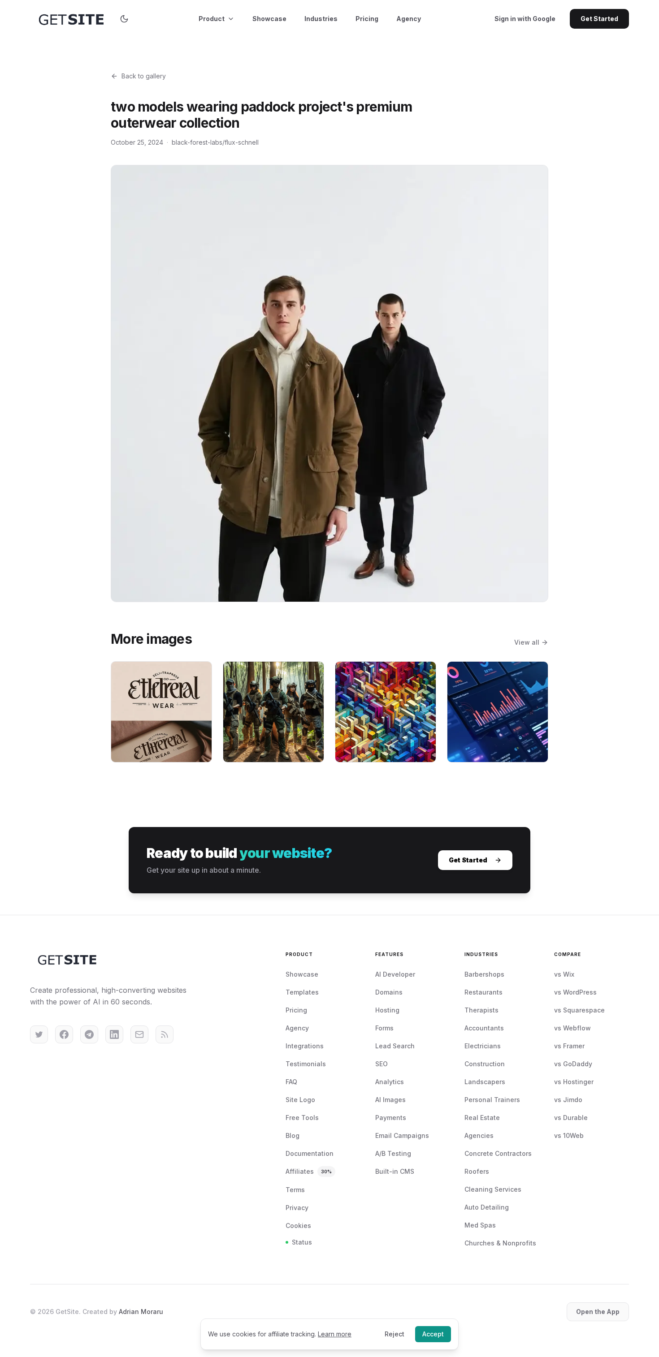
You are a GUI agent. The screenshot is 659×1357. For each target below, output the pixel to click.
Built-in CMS (394, 1171)
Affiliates (309, 1171)
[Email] (139, 1034)
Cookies (298, 1225)
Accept (433, 1334)
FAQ (291, 1082)
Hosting (387, 1010)
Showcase (269, 18)
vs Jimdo (568, 1099)
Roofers (476, 1171)
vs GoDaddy (573, 1064)
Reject (394, 1334)
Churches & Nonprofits (500, 1243)
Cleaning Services (492, 1189)
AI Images (390, 1099)
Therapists (481, 1010)
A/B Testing (393, 1153)
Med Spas (480, 1225)
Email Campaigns (402, 1135)
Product (212, 18)
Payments (390, 1117)
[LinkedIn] (114, 1034)
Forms (384, 1028)
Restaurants (483, 992)
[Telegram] (89, 1034)
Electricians (482, 1046)
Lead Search (395, 1046)
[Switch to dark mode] (124, 19)
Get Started (599, 18)
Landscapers (484, 1082)
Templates (302, 992)
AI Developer (395, 974)
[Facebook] (64, 1034)
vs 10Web (569, 1135)
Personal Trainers (492, 1099)
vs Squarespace (579, 1010)
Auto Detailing (486, 1207)
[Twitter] (39, 1034)
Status (302, 1242)
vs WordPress (575, 992)
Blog (292, 1135)
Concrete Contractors (498, 1153)
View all (526, 642)
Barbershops (484, 974)
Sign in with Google (524, 18)
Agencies (479, 1135)
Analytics (389, 1082)
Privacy (297, 1207)
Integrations (305, 1046)
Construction (484, 1064)
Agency (408, 18)
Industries (321, 18)
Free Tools (302, 1117)
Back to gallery (143, 76)
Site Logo (300, 1099)
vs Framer (569, 1046)
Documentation (310, 1153)
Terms (295, 1189)
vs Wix (564, 974)
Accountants (484, 1028)
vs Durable (571, 1117)
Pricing (367, 18)
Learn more (334, 1334)
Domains (389, 992)
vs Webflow (572, 1028)
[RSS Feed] (164, 1034)
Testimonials (306, 1064)
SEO (381, 1064)
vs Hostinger (574, 1082)
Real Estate (482, 1117)
